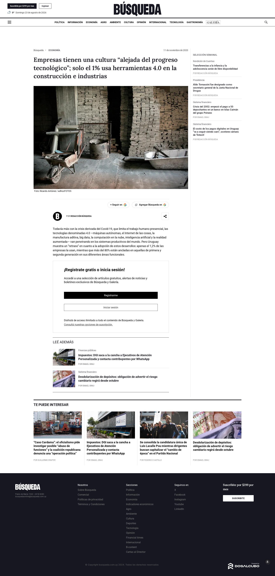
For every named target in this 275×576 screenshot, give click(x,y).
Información (75, 22)
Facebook (179, 494)
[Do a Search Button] (266, 22)
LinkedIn (179, 509)
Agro (104, 22)
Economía (91, 22)
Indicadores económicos (139, 504)
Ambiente (115, 22)
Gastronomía (195, 22)
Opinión (141, 22)
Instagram (180, 499)
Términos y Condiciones (91, 504)
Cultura (129, 22)
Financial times (134, 537)
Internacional (157, 22)
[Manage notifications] (267, 561)
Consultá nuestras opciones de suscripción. (88, 324)
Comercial (83, 494)
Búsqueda (39, 50)
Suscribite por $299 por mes (22, 6)
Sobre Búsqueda (87, 489)
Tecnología (176, 22)
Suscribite (238, 498)
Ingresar (45, 6)
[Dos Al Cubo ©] (243, 568)
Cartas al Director (135, 551)
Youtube (179, 504)
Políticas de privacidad (90, 499)
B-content (131, 547)
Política (59, 22)
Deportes (131, 523)
